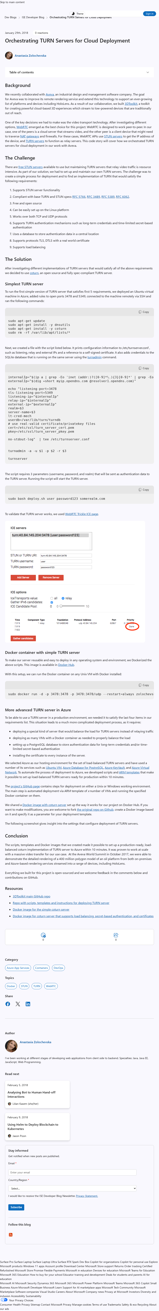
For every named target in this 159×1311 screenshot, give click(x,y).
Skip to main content (12, 2)
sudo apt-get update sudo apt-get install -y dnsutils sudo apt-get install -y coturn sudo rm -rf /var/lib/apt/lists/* (40, 326)
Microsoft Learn (52, 1287)
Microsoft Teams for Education (137, 1270)
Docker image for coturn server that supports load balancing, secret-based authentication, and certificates (83, 916)
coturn (34, 273)
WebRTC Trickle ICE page (81, 514)
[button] (75, 641)
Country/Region (18, 1180)
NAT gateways (29, 136)
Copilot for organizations (104, 1262)
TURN (36, 986)
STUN (24, 986)
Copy (146, 312)
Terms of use (99, 1304)
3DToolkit (131, 104)
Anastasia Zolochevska (30, 55)
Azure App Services (18, 968)
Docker (11, 986)
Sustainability (33, 1296)
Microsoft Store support (99, 1266)
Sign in (149, 13)
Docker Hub (66, 665)
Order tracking (133, 1266)
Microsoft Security (26, 1283)
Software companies (27, 1292)
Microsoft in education (79, 1270)
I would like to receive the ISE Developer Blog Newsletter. (53, 1196)
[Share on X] (18, 1004)
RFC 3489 (93, 196)
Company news (95, 1292)
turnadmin (94, 357)
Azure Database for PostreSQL (83, 767)
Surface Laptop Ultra (45, 1262)
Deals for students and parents (124, 1274)
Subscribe (16, 1207)
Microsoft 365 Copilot (136, 1283)
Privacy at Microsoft (116, 1292)
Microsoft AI (7, 1283)
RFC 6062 (122, 196)
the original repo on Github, (95, 809)
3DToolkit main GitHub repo (31, 896)
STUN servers (113, 136)
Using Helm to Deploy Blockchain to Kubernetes (33, 1126)
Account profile (54, 1266)
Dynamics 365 (45, 1283)
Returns (119, 1266)
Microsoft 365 (63, 1283)
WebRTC (22, 127)
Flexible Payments (54, 1270)
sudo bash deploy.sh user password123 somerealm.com (56, 499)
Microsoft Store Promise (29, 1270)
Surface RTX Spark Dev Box (73, 1262)
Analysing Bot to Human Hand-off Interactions (31, 1094)
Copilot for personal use (134, 1262)
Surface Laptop (23, 1262)
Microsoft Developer (30, 1287)
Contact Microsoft (51, 1304)
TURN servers (35, 141)
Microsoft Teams (113, 1283)
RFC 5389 (108, 196)
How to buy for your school (46, 1274)
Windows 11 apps (33, 1266)
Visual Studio (47, 1292)
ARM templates (129, 772)
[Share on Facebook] (7, 1004)
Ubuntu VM (53, 767)
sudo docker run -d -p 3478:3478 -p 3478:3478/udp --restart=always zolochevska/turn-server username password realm (81, 694)
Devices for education (105, 1270)
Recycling (142, 1304)
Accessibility (18, 1296)
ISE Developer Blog (33, 17)
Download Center (74, 1266)
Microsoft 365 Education (14, 1274)
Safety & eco (129, 1304)
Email (12, 1163)
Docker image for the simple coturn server (41, 909)
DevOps (58, 968)
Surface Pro (6, 1262)
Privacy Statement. (87, 1196)
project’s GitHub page (25, 786)
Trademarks (114, 1304)
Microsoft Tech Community (118, 1287)
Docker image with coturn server (44, 805)
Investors (134, 1292)
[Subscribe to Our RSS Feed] (10, 1236)
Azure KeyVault (115, 767)
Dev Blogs (10, 17)
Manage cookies (81, 1304)
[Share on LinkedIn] (28, 1004)
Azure (14, 1287)
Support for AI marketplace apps (82, 1287)
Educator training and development (84, 1274)
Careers (60, 1292)
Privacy (67, 1304)
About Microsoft (75, 1292)
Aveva (50, 94)
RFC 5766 (79, 196)
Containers (41, 968)
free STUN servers (30, 167)
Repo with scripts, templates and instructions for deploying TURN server (61, 903)
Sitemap (35, 1304)
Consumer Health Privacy (15, 1304)
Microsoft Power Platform (88, 1283)
